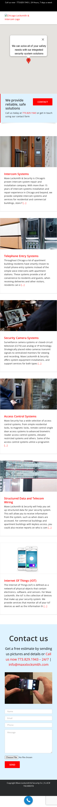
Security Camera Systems (21, 338)
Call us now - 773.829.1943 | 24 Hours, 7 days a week (28, 2)
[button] (28, 61)
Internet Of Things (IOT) (20, 580)
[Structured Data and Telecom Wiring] (28, 476)
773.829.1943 (29, 112)
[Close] (43, 39)
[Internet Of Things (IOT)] (28, 558)
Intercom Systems (16, 174)
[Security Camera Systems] (28, 315)
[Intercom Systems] (28, 151)
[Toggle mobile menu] (51, 16)
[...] (24, 203)
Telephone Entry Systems (21, 256)
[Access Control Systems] (28, 394)
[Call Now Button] (28, 800)
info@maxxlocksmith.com (28, 664)
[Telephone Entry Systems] (28, 233)
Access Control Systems (20, 416)
